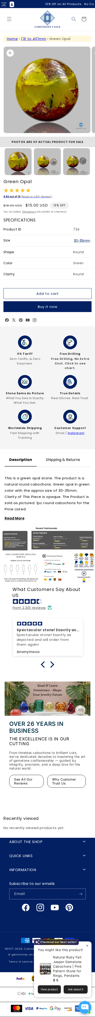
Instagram (76, 433)
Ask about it (75, 989)
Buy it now (47, 306)
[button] (9, 19)
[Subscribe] (80, 894)
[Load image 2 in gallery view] (47, 161)
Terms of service (21, 961)
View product (49, 989)
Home (12, 38)
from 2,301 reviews (29, 607)
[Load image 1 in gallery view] (18, 161)
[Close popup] (87, 945)
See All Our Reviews (23, 781)
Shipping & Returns (63, 459)
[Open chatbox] (84, 1007)
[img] (49, 601)
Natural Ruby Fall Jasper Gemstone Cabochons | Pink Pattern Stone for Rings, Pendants (67, 966)
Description (20, 459)
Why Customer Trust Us (64, 781)
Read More (14, 518)
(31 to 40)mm (33, 38)
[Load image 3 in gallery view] (76, 161)
